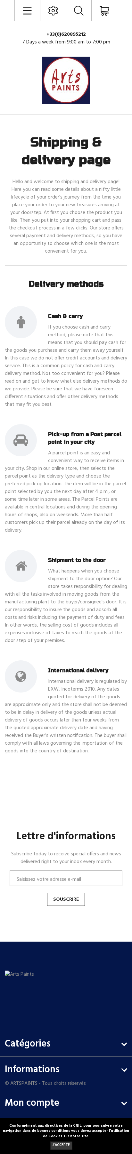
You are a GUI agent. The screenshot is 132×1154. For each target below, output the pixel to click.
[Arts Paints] (28, 994)
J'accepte (61, 1145)
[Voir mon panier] (104, 11)
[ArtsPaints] (66, 80)
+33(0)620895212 (66, 34)
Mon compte (32, 1103)
